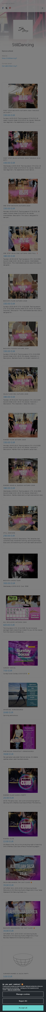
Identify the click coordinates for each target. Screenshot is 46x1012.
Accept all (23, 1008)
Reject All (23, 1001)
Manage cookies (23, 994)
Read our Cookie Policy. (14, 989)
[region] (23, 996)
